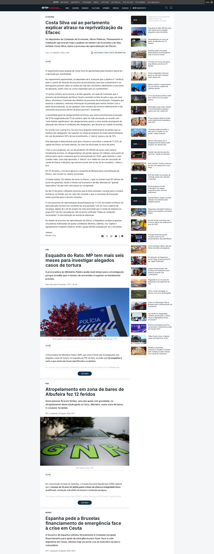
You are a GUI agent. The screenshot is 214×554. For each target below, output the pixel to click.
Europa (75, 8)
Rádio (96, 2)
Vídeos (116, 8)
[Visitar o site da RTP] (56, 2)
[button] (167, 8)
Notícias (64, 2)
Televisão (86, 2)
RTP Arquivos (153, 2)
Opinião (106, 8)
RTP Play (105, 2)
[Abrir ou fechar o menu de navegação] (170, 8)
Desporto (75, 2)
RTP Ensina (140, 2)
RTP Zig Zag (128, 2)
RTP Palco (116, 2)
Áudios (125, 8)
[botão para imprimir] (122, 237)
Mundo (85, 8)
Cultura (95, 8)
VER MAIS (84, 374)
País (67, 8)
